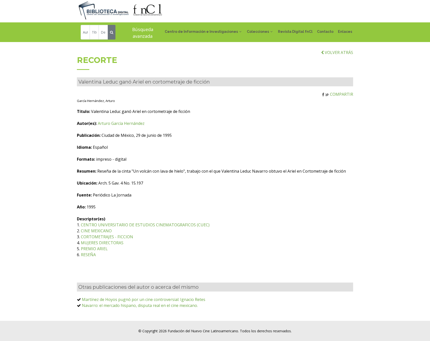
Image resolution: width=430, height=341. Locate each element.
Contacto (325, 32)
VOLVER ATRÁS (338, 52)
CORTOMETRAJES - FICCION (107, 237)
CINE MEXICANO (96, 231)
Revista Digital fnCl (295, 32)
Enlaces (345, 32)
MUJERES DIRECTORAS (102, 242)
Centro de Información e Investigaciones (201, 32)
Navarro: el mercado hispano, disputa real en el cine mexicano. (140, 305)
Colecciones (258, 32)
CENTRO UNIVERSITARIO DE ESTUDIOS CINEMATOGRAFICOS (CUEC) (145, 225)
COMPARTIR (341, 94)
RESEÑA (88, 254)
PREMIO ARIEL (94, 248)
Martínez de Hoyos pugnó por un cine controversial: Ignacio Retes (143, 299)
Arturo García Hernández (121, 123)
